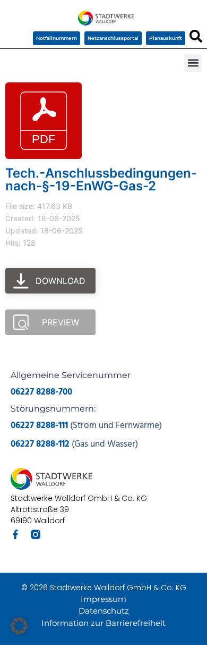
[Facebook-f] (15, 534)
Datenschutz (104, 611)
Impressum (103, 599)
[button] (193, 63)
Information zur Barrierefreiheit (103, 623)
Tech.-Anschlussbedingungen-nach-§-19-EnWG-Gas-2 (101, 179)
